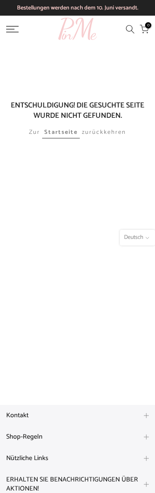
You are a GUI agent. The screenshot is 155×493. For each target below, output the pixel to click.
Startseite (61, 132)
